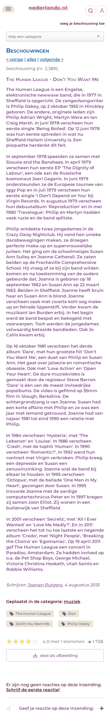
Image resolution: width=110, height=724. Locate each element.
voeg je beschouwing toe (82, 23)
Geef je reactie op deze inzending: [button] (56, 708)
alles (31, 59)
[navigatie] (8, 8)
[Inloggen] (102, 10)
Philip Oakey (78, 624)
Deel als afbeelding (59, 655)
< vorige (14, 59)
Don (72, 614)
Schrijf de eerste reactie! (33, 689)
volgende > (52, 59)
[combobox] (52, 36)
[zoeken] (90, 11)
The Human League (33, 614)
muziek (72, 601)
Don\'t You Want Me (33, 624)
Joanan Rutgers (45, 584)
